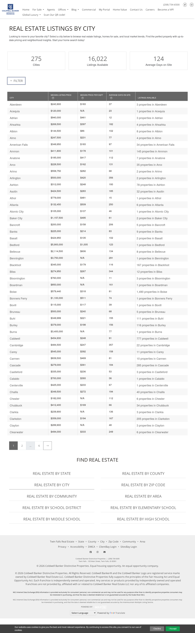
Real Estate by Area (143, 496)
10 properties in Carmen (151, 358)
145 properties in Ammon (152, 151)
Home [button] (25, 9)
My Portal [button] (104, 9)
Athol (13, 198)
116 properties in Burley (151, 325)
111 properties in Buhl (150, 318)
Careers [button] (150, 9)
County (92, 541)
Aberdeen (16, 104)
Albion (13, 131)
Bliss (13, 271)
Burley (14, 325)
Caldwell (15, 338)
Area (142, 541)
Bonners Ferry (18, 298)
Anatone (15, 158)
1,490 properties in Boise (152, 292)
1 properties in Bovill (149, 305)
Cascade (15, 365)
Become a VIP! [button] (166, 9)
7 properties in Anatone (151, 158)
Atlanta (14, 205)
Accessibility (77, 546)
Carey (13, 352)
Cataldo (14, 378)
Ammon (14, 151)
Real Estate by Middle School (51, 518)
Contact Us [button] (136, 9)
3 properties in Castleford (152, 372)
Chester (14, 399)
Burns (13, 332)
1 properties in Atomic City (153, 211)
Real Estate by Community (52, 496)
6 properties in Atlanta (150, 205)
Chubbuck (16, 405)
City (102, 541)
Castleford (16, 372)
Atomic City (17, 211)
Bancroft (15, 225)
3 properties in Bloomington (153, 278)
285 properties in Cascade (153, 365)
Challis (14, 392)
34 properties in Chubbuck (153, 405)
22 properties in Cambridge (153, 345)
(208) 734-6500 (171, 4)
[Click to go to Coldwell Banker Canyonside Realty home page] (10, 9)
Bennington (17, 258)
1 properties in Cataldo (150, 378)
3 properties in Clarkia (150, 412)
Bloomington (17, 278)
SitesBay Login (129, 546)
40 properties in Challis (151, 392)
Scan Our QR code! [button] (54, 14)
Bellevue (15, 251)
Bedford (14, 245)
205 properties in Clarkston (153, 419)
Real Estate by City (51, 484)
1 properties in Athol (149, 198)
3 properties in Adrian (150, 118)
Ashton (14, 185)
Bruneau (15, 312)
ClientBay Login (108, 546)
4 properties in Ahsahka (151, 124)
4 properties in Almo (149, 138)
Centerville (16, 385)
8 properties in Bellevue (151, 251)
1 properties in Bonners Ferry (154, 298)
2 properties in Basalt (150, 238)
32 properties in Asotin (150, 191)
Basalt (13, 238)
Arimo (13, 171)
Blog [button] (74, 9)
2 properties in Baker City (152, 218)
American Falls (19, 144)
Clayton (14, 425)
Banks (13, 231)
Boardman (16, 285)
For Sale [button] (37, 9)
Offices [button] (62, 9)
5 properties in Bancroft (151, 225)
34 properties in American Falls (155, 144)
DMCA (91, 546)
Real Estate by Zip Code (143, 484)
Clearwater (16, 432)
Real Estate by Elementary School (143, 507)
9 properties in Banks (150, 231)
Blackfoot (15, 265)
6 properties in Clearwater (152, 432)
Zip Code (113, 541)
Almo (13, 138)
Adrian (14, 118)
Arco (12, 165)
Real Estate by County (143, 473)
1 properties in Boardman (152, 285)
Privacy (62, 546)
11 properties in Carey (150, 352)
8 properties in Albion (150, 131)
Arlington (15, 178)
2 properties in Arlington (151, 178)
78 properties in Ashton (151, 185)
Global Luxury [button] (30, 14)
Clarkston (15, 419)
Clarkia (14, 412)
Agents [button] (51, 9)
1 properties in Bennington (153, 258)
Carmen (15, 358)
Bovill (13, 305)
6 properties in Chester (151, 399)
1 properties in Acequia (151, 111)
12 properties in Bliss (149, 271)
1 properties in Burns (149, 332)
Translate (120, 612)
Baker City (16, 218)
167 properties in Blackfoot (153, 265)
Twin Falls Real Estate (62, 541)
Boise (13, 292)
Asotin (13, 191)
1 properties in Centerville (152, 385)
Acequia (15, 111)
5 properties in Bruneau (151, 312)
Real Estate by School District (51, 507)
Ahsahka (15, 124)
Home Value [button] (120, 9)
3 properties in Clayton (150, 425)
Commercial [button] (89, 9)
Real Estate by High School (143, 518)
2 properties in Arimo (149, 171)
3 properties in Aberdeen (152, 104)
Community (129, 541)
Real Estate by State (52, 473)
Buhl (12, 318)
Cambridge (16, 345)
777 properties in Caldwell (152, 338)
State (81, 541)
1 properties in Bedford (151, 245)
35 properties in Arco (149, 165)
